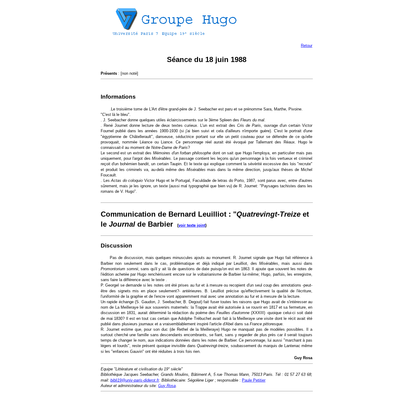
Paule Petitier (253, 380)
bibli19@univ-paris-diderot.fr (134, 380)
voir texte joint (191, 225)
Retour (306, 45)
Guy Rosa (167, 385)
